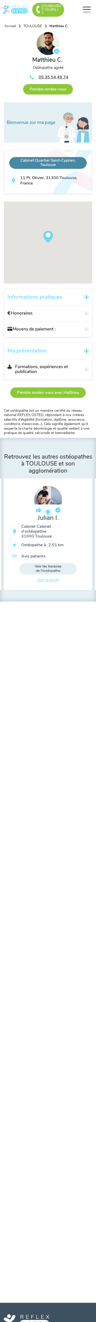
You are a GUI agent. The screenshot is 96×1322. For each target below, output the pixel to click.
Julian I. (48, 518)
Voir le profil (48, 580)
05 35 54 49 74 (53, 77)
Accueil (10, 26)
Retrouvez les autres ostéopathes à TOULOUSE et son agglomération (48, 464)
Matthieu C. (58, 26)
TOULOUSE (32, 26)
